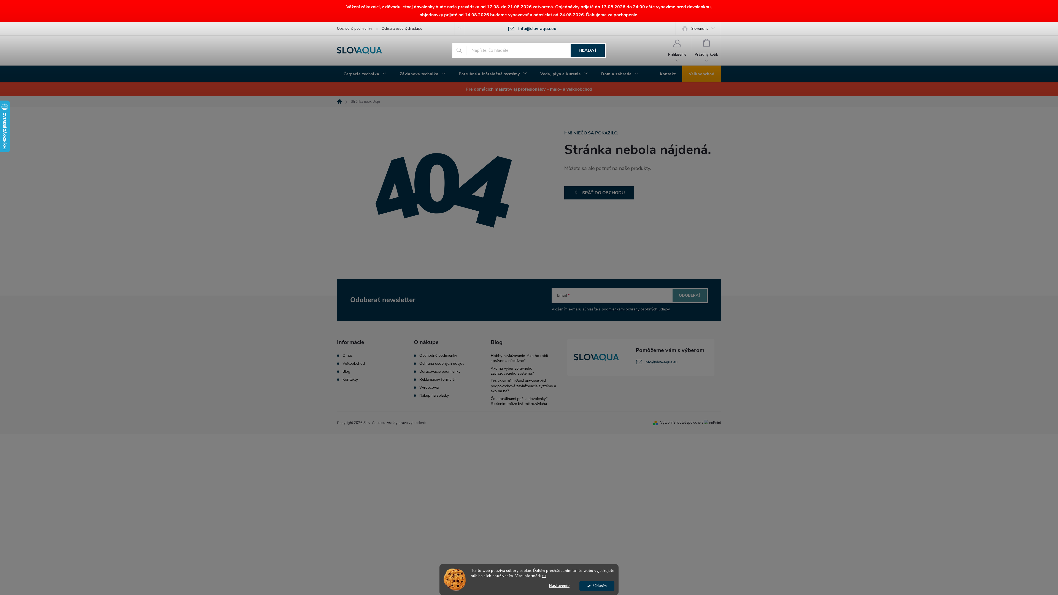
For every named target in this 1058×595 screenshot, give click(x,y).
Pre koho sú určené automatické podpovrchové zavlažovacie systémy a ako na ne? (523, 386)
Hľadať (588, 50)
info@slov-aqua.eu (661, 362)
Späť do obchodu (603, 193)
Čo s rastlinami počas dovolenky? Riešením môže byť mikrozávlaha (519, 401)
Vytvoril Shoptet (673, 422)
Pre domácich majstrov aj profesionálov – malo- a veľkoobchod (529, 89)
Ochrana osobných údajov (402, 28)
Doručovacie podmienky (439, 371)
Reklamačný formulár (437, 379)
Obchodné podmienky (354, 28)
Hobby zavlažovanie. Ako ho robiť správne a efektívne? (519, 358)
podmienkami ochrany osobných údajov (636, 309)
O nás (347, 355)
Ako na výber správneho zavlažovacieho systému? (512, 371)
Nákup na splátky (434, 395)
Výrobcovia (429, 387)
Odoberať (690, 295)
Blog (346, 371)
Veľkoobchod (353, 363)
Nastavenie (559, 586)
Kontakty (350, 379)
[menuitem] (365, 74)
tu (544, 575)
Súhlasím (600, 585)
